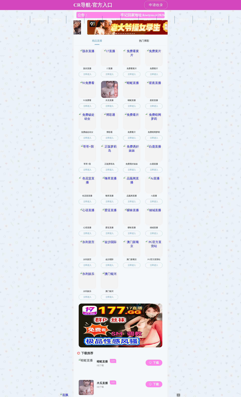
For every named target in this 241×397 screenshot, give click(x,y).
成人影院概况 (39, 20)
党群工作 (148, 20)
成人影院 (21, 20)
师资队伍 (75, 20)
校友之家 (220, 20)
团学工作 (166, 20)
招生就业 (184, 20)
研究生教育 (111, 20)
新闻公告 (57, 20)
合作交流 (202, 20)
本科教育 (93, 20)
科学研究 (130, 20)
